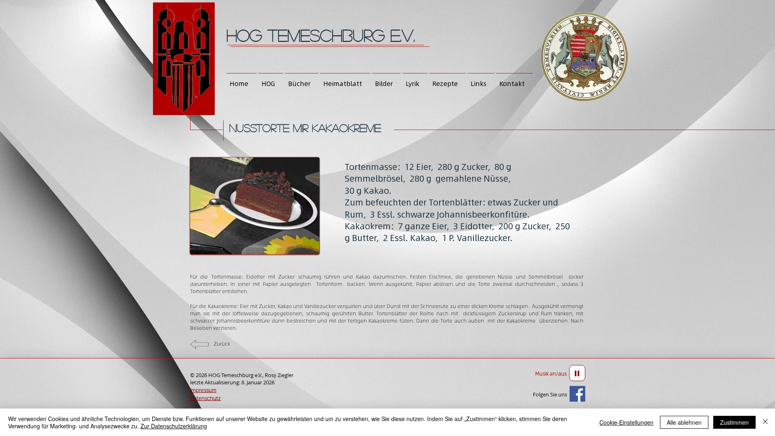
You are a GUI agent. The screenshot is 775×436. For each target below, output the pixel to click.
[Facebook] (577, 394)
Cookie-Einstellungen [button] (626, 422)
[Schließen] (765, 422)
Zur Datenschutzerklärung (173, 426)
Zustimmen (734, 422)
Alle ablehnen (684, 422)
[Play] (577, 373)
